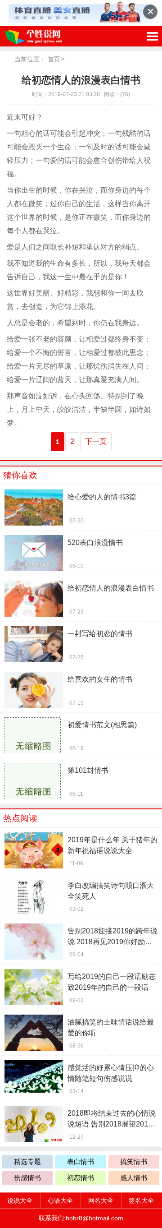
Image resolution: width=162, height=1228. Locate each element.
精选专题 (27, 1161)
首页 (54, 59)
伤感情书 (27, 1178)
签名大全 (141, 1200)
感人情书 (133, 1178)
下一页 (96, 441)
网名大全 (100, 1200)
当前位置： (30, 59)
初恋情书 (80, 1178)
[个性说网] (47, 36)
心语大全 (60, 1200)
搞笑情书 (133, 1161)
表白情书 (80, 1161)
